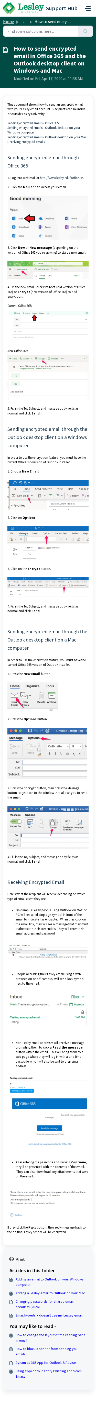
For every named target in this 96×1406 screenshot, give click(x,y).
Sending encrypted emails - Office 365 (33, 123)
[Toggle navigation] (88, 8)
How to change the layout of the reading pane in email (51, 1338)
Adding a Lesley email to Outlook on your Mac (50, 1293)
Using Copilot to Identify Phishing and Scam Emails (49, 1374)
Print (20, 1259)
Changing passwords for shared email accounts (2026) (44, 1304)
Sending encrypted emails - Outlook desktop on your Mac (47, 137)
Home (8, 21)
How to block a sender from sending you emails (47, 1351)
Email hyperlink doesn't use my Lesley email (49, 1315)
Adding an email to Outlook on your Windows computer (50, 1282)
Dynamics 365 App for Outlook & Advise (46, 1362)
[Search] (85, 31)
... (24, 21)
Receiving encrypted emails (26, 142)
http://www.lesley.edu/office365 (61, 178)
